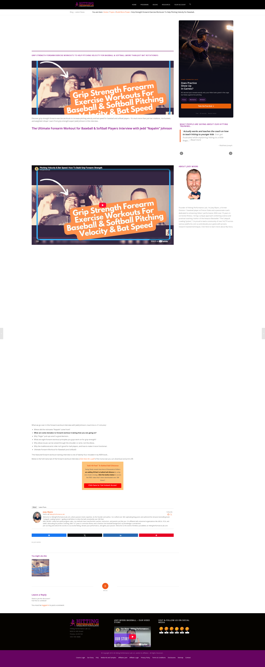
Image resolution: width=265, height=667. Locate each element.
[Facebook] (168, 514)
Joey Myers (37, 542)
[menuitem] (134, 4)
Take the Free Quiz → (206, 106)
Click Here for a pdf (87, 459)
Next (230, 153)
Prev (181, 153)
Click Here (205, 227)
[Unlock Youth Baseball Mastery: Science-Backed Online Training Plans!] (82, 4)
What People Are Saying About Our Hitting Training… (204, 125)
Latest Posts (42, 507)
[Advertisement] (105, 35)
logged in (45, 605)
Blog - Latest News (77, 12)
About (34, 507)
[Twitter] (171, 514)
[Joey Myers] (37, 522)
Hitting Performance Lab (57, 514)
